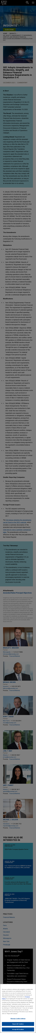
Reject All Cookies (18, 1024)
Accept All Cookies (18, 1029)
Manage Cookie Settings (18, 1018)
